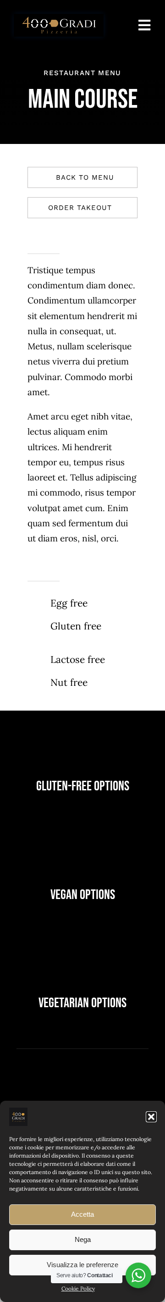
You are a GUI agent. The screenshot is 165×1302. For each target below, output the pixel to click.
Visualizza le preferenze (82, 1265)
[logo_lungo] (59, 17)
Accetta (82, 1214)
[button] (151, 1116)
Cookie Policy (78, 1288)
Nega (83, 1239)
